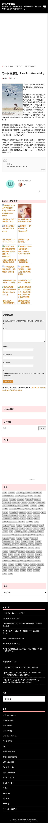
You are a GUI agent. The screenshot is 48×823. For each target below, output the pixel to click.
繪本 (24, 554)
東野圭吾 (31, 502)
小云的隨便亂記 (8, 778)
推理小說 (12, 492)
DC (11, 531)
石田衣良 (30, 557)
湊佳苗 (30, 518)
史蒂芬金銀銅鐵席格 (10, 757)
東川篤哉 (31, 554)
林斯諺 (21, 528)
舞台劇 (5, 512)
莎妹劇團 (33, 535)
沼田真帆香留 (30, 551)
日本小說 (28, 492)
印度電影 (19, 564)
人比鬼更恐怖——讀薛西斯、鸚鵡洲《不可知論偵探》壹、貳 (21, 632)
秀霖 (42, 528)
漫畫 (25, 531)
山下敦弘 (6, 557)
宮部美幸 (19, 509)
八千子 (30, 544)
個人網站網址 (7, 362)
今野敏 (5, 551)
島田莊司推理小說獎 (23, 505)
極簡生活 (6, 567)
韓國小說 (34, 538)
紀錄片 (37, 518)
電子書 (24, 502)
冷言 (41, 525)
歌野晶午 (13, 551)
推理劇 (40, 509)
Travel (5, 531)
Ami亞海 (23, 544)
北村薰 (41, 535)
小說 (5, 492)
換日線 (5, 788)
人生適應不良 (7, 741)
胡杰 (26, 535)
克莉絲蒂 (6, 522)
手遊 (13, 538)
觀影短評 (14, 515)
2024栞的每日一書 (8, 541)
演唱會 (23, 518)
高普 (18, 541)
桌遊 (11, 554)
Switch (19, 535)
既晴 (37, 548)
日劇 (33, 509)
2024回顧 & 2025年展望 (11, 618)
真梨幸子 (14, 561)
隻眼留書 (6, 804)
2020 (26, 564)
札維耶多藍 (6, 544)
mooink (14, 522)
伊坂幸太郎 (16, 502)
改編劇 (41, 505)
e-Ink (12, 509)
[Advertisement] (24, 38)
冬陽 (4, 746)
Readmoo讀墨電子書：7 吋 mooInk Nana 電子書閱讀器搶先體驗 (22, 625)
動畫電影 (22, 512)
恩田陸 (5, 509)
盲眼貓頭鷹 (7, 793)
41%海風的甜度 (8, 720)
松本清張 (32, 531)
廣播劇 (33, 564)
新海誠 (11, 564)
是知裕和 (36, 570)
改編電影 (29, 496)
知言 (30, 570)
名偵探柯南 (13, 512)
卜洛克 (36, 528)
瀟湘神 (38, 567)
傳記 (37, 557)
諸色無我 (6, 798)
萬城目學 (6, 548)
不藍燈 (34, 525)
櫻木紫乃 (21, 551)
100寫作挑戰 (37, 492)
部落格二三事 (41, 502)
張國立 (28, 528)
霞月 (32, 541)
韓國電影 (25, 541)
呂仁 (37, 522)
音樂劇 (21, 561)
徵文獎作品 (6, 502)
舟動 (11, 570)
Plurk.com (32, 479)
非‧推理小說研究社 (10, 809)
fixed (5, 535)
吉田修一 (6, 525)
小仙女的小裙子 (8, 783)
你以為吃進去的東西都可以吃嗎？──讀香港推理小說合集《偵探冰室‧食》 (23, 650)
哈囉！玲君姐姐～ (9, 762)
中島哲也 (29, 561)
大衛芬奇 (14, 548)
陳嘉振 (31, 548)
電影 (5, 564)
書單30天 (21, 499)
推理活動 (29, 499)
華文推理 (20, 492)
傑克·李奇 (40, 564)
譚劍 (5, 570)
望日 (5, 573)
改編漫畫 (36, 515)
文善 (29, 512)
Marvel (26, 538)
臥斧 (43, 512)
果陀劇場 (22, 557)
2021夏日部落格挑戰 (9, 505)
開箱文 (17, 554)
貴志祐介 (37, 561)
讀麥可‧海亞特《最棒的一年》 (14, 638)
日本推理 (18, 531)
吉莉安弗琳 (23, 548)
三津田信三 (15, 567)
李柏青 (19, 525)
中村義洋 (40, 531)
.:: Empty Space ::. (9, 715)
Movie (5, 78)
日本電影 (37, 496)
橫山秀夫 (15, 544)
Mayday (13, 499)
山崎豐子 (38, 544)
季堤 (17, 570)
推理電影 (34, 505)
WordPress (18, 821)
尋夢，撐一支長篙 (9, 772)
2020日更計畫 (20, 496)
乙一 (13, 525)
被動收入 (30, 567)
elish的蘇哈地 (7, 731)
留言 (5, 328)
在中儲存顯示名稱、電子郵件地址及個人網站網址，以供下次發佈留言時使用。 (24, 375)
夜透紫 (38, 541)
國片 (29, 515)
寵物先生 (36, 512)
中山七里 (14, 528)
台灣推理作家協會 (8, 496)
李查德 (23, 567)
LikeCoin (22, 515)
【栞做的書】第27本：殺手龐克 (14, 613)
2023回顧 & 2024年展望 (11, 644)
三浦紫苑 (6, 538)
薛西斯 (16, 518)
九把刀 (39, 551)
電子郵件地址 (7, 355)
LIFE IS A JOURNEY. (10, 736)
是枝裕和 (12, 535)
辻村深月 (27, 525)
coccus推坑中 (7, 725)
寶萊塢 (23, 570)
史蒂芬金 (29, 522)
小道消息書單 (7, 518)
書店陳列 (37, 499)
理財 (5, 554)
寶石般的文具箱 (8, 767)
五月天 (5, 499)
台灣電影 (6, 515)
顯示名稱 (6, 346)
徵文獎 (19, 538)
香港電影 (6, 528)
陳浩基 (27, 509)
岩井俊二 (14, 557)
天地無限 (21, 522)
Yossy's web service (33, 821)
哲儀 (11, 573)
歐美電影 (6, 561)
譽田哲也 (39, 554)
